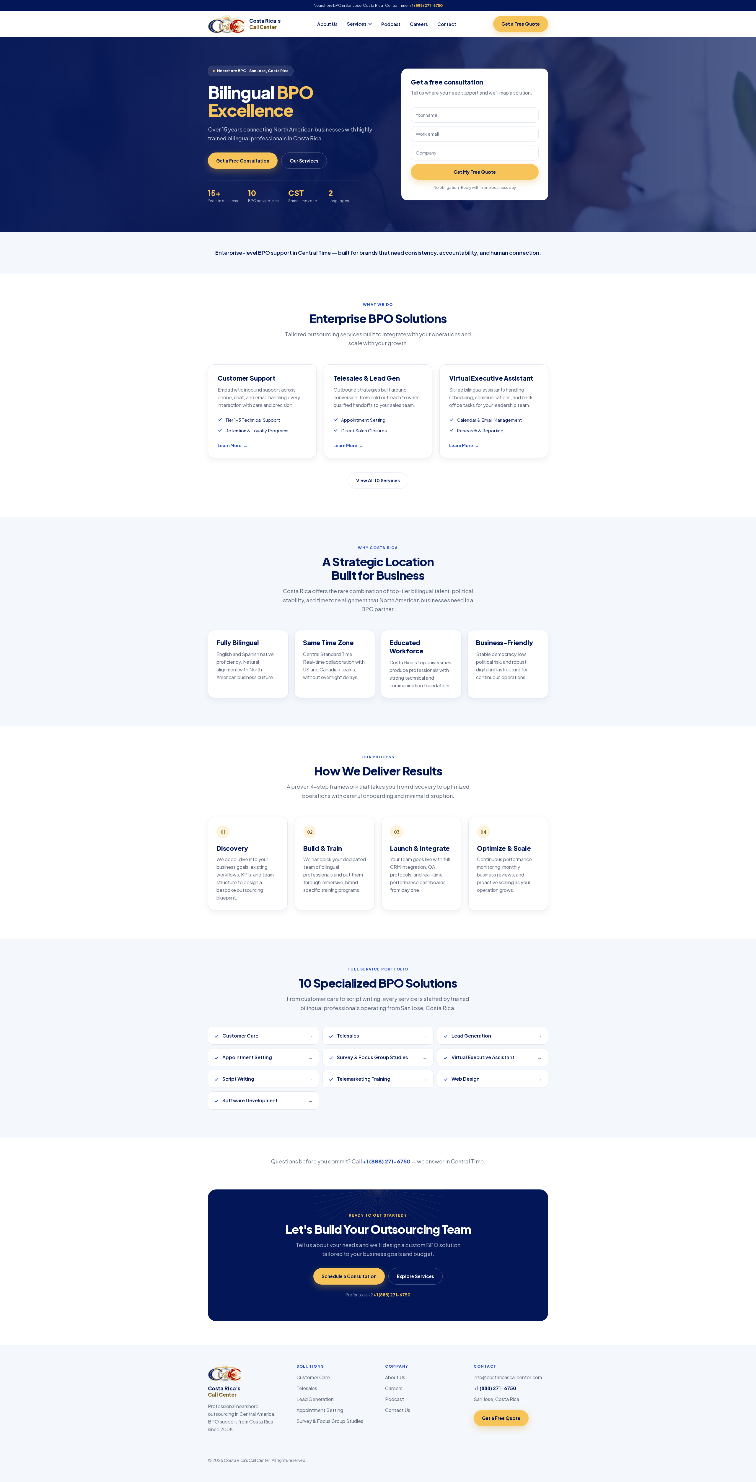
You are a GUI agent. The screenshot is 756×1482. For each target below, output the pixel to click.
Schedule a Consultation (349, 1276)
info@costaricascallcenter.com (508, 1377)
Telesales (306, 1388)
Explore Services (415, 1276)
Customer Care (313, 1377)
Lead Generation (315, 1399)
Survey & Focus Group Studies (329, 1421)
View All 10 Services (378, 480)
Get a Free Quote (520, 24)
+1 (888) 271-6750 (426, 5)
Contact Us (397, 1410)
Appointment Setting (319, 1410)
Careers (419, 24)
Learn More (232, 445)
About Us (327, 24)
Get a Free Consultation (242, 160)
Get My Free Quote (475, 172)
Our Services (304, 160)
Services (356, 24)
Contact (446, 24)
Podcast (390, 24)
